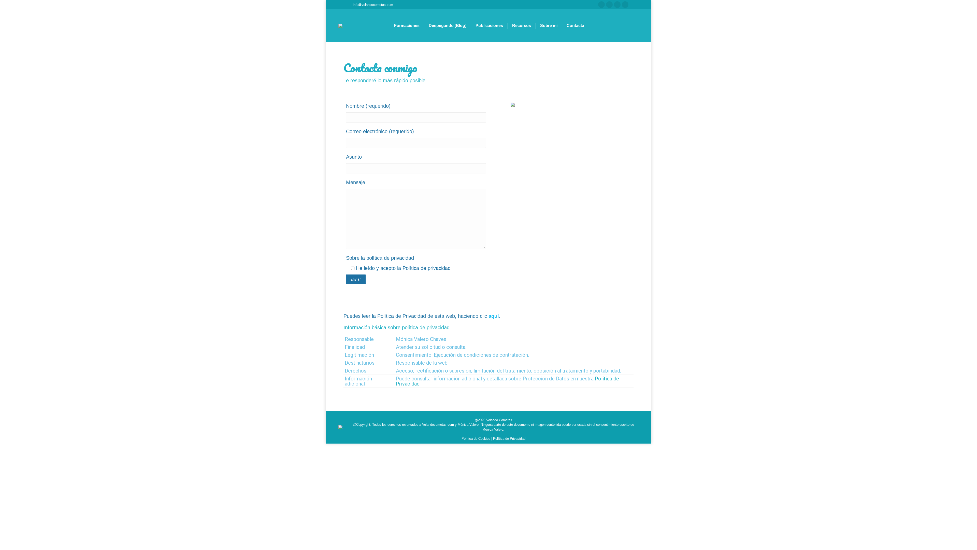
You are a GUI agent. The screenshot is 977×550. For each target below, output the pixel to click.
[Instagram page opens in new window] (609, 4)
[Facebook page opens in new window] (601, 4)
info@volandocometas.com (373, 5)
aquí (494, 316)
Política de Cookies (476, 439)
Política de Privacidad (509, 439)
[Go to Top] (969, 542)
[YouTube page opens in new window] (617, 4)
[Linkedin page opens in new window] (625, 4)
